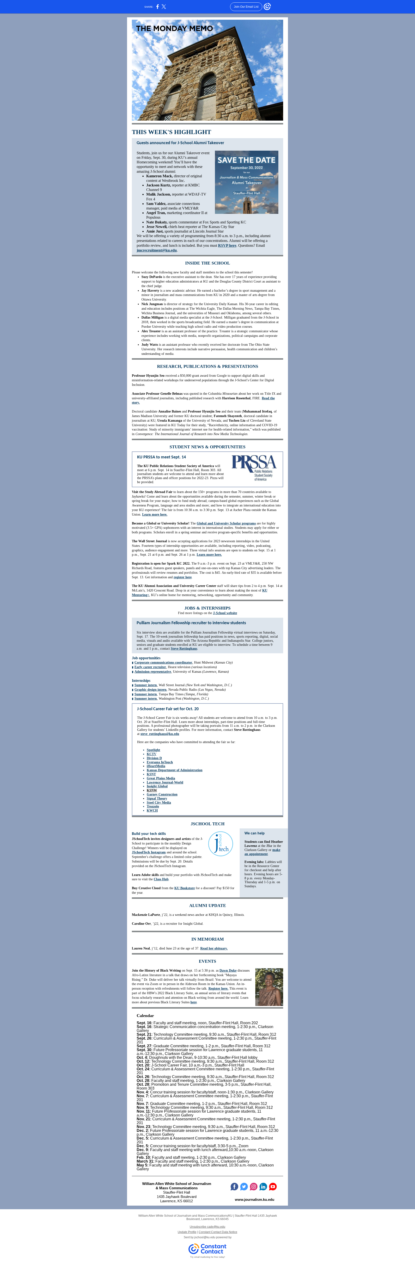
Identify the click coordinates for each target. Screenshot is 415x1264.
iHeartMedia (156, 766)
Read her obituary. (214, 948)
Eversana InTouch (160, 762)
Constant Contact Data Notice (218, 1232)
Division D (154, 758)
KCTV (151, 754)
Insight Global (157, 786)
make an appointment (262, 852)
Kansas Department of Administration (174, 770)
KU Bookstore (184, 888)
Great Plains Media (161, 778)
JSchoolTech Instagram (149, 852)
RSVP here (227, 245)
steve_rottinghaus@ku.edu (159, 734)
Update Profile (187, 1232)
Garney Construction (162, 794)
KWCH (152, 810)
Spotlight (153, 750)
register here (183, 577)
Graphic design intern (150, 689)
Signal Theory (157, 798)
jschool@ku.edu (204, 1237)
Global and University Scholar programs (226, 523)
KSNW (152, 790)
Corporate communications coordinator (163, 662)
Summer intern (145, 685)
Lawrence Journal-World (165, 782)
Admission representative (152, 671)
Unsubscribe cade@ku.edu (207, 1226)
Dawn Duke (228, 970)
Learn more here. (154, 514)
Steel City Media (159, 802)
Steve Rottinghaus (184, 648)
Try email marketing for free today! (207, 1257)
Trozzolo (153, 806)
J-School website (225, 613)
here (193, 1002)
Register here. (218, 988)
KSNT (151, 774)
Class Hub (161, 879)
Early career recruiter (150, 667)
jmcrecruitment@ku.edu (157, 250)
